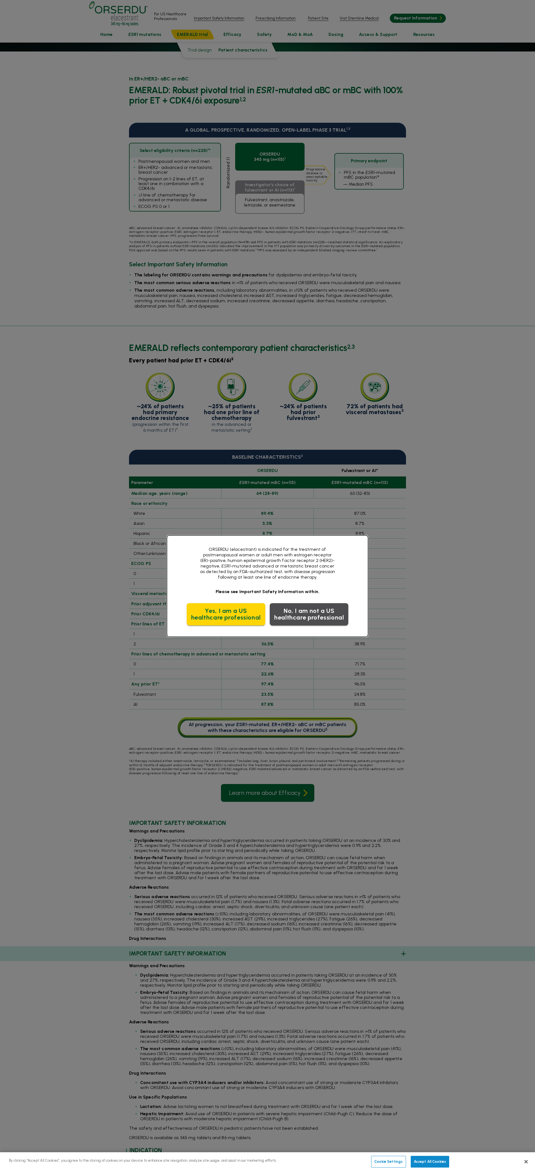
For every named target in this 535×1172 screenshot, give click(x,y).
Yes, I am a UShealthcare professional (226, 614)
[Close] (526, 1162)
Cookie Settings (388, 1161)
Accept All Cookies (430, 1161)
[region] (267, 1162)
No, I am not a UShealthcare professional (309, 614)
